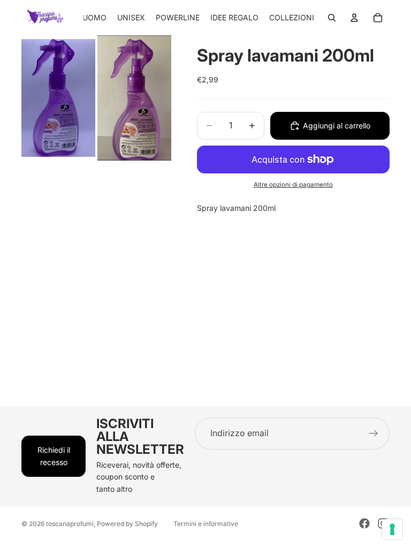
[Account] (354, 17)
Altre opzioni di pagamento (293, 184)
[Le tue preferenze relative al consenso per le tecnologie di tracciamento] (392, 529)
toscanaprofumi (70, 524)
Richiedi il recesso (53, 455)
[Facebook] (364, 523)
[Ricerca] (332, 17)
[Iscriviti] (373, 433)
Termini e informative (205, 524)
